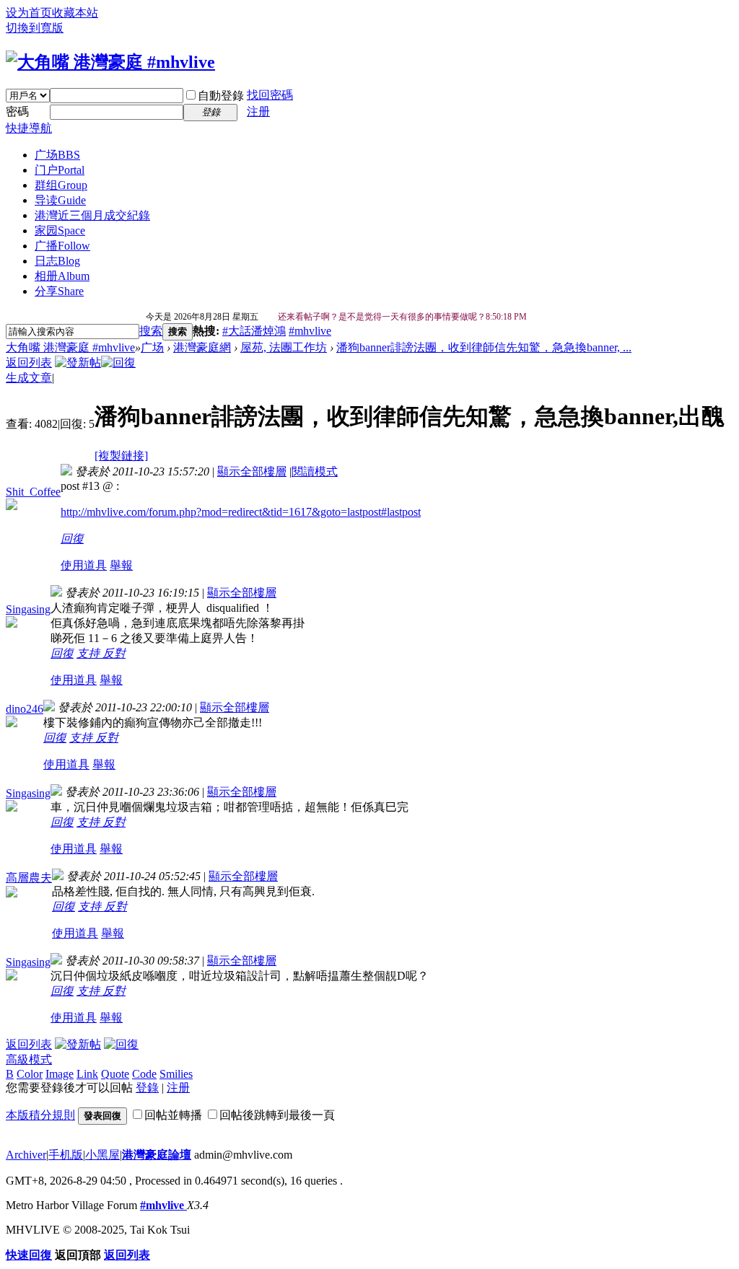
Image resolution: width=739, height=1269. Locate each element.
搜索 (150, 331)
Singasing (28, 609)
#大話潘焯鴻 (254, 331)
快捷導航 (29, 128)
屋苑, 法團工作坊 (283, 347)
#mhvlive (310, 331)
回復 (72, 538)
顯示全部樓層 (252, 471)
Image (59, 1074)
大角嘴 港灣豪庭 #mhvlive (70, 347)
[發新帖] (78, 362)
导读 (60, 200)
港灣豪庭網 (202, 347)
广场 (57, 155)
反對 (114, 653)
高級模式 (29, 1059)
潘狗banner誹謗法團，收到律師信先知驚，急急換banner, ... (483, 347)
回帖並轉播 (173, 1115)
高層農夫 (29, 877)
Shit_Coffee (33, 492)
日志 (57, 261)
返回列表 (29, 362)
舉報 (121, 565)
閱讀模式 (315, 471)
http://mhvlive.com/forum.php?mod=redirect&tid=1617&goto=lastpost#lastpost (241, 512)
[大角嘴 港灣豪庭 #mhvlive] (110, 62)
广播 (62, 246)
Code (144, 1074)
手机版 (65, 1155)
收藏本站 (75, 12)
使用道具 (84, 565)
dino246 (24, 709)
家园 (60, 230)
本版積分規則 (40, 1115)
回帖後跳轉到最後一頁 (277, 1115)
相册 (62, 276)
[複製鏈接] (121, 455)
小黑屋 (102, 1155)
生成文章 (29, 378)
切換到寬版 (35, 28)
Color (30, 1074)
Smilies (176, 1074)
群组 (61, 185)
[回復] (118, 362)
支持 (89, 653)
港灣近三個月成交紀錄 (92, 215)
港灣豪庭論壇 (156, 1155)
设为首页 (29, 12)
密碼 (17, 111)
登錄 (147, 1087)
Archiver (26, 1155)
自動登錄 (221, 95)
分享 (59, 291)
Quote (115, 1074)
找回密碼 (270, 95)
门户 (59, 170)
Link (87, 1074)
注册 (258, 111)
